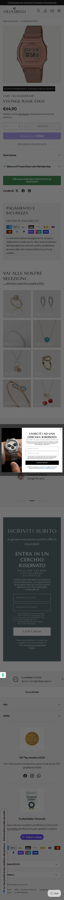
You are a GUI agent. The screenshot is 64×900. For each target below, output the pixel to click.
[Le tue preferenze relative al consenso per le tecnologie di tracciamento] (3, 675)
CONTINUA (42, 462)
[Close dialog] (61, 429)
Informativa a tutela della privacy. (46, 468)
